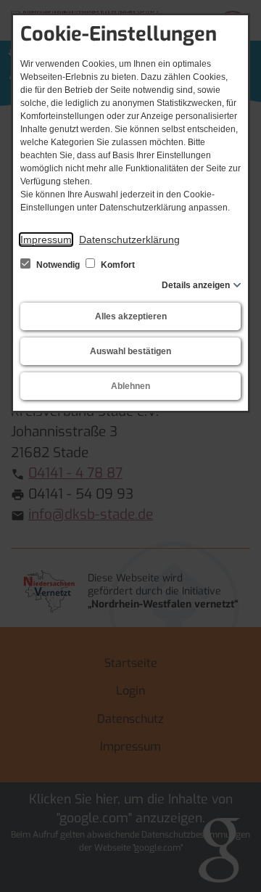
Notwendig (58, 265)
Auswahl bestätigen (130, 351)
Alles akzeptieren (131, 316)
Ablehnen (130, 386)
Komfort (117, 265)
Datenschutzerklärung (129, 239)
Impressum (46, 239)
